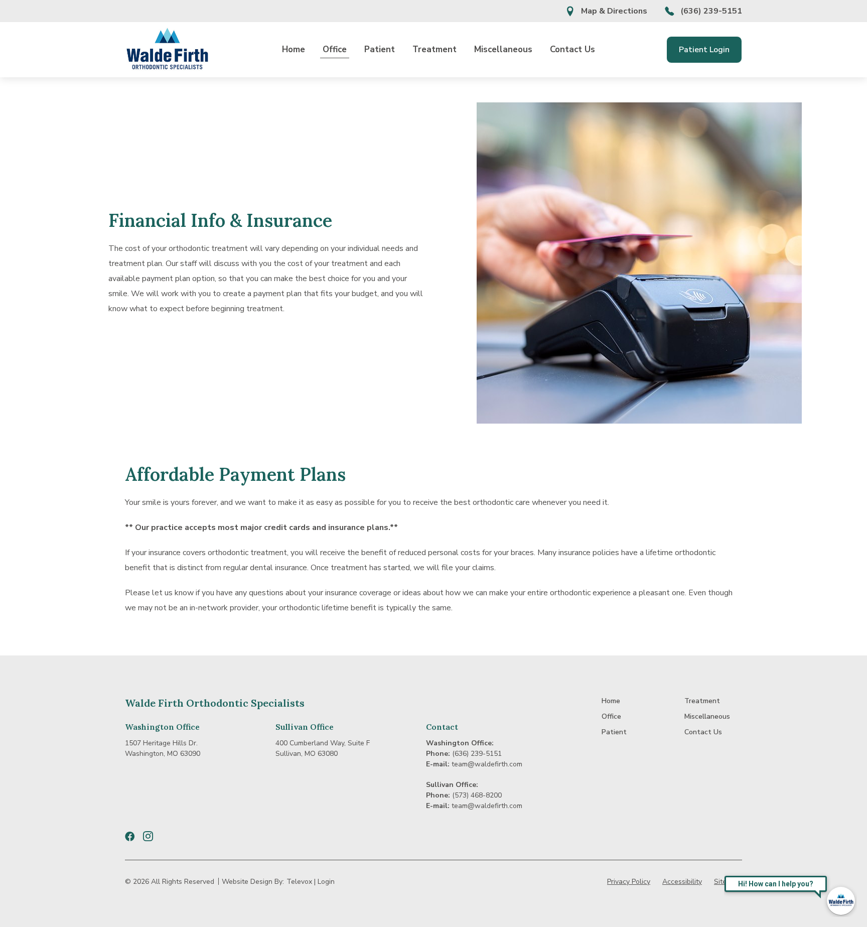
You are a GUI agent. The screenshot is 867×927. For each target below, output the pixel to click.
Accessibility (682, 881)
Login (326, 881)
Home (293, 49)
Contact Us (572, 49)
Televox (299, 881)
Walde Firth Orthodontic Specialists (215, 703)
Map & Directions (614, 11)
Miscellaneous (503, 49)
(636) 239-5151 (711, 11)
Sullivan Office (304, 727)
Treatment (434, 49)
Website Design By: (253, 881)
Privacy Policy (628, 881)
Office (335, 49)
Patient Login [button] (704, 49)
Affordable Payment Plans (235, 474)
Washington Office (162, 727)
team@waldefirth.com (487, 764)
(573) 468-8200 (477, 795)
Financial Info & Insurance (220, 220)
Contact (442, 727)
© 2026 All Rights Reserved (169, 881)
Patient (379, 49)
